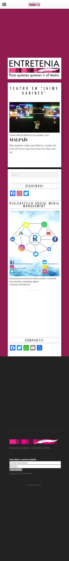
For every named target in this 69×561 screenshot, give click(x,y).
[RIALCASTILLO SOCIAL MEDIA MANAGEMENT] (34, 275)
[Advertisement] (34, 33)
